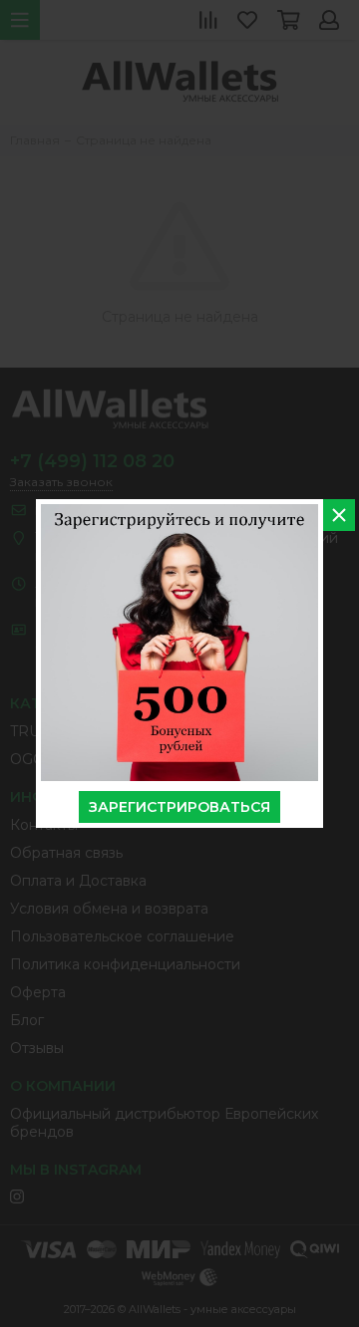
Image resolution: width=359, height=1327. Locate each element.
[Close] (339, 515)
